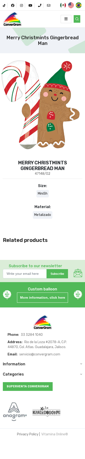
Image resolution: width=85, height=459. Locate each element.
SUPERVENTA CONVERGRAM (28, 386)
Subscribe (57, 273)
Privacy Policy (27, 434)
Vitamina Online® (54, 434)
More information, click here (42, 297)
